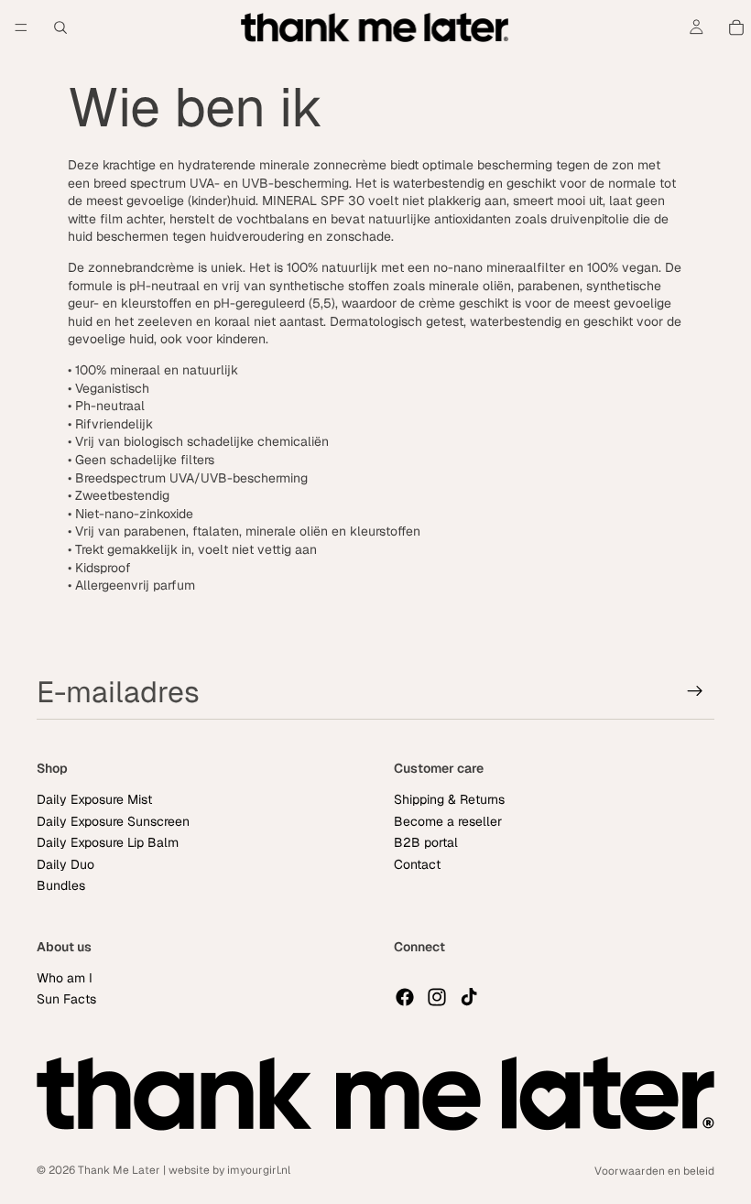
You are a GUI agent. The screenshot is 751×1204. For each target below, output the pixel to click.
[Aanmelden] (695, 691)
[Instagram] (437, 997)
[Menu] (21, 27)
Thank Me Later (119, 1170)
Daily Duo (65, 863)
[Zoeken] (60, 27)
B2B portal (426, 842)
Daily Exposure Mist (94, 799)
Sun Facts (66, 999)
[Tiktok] (469, 997)
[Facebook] (405, 997)
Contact (417, 863)
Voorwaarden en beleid (654, 1171)
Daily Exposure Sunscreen (113, 820)
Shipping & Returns (449, 799)
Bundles (61, 885)
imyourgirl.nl (258, 1170)
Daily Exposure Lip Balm (108, 842)
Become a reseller (448, 820)
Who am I (65, 978)
